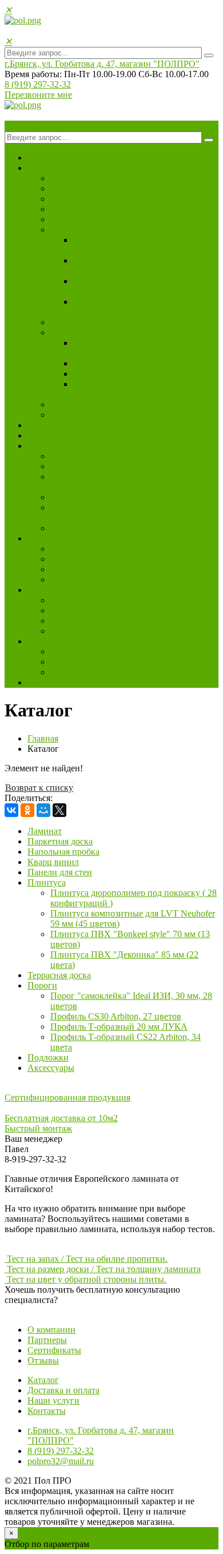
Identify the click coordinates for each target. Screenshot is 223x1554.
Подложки (70, 404)
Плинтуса (69, 229)
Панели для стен (82, 219)
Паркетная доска (83, 188)
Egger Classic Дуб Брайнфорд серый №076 (132, 456)
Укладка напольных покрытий (110, 548)
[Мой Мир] (43, 810)
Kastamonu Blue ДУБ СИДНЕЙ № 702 (124, 497)
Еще (35, 682)
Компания (47, 590)
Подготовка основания (95, 569)
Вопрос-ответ (76, 662)
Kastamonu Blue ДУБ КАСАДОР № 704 (127, 466)
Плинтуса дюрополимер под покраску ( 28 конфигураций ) (131, 245)
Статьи (64, 672)
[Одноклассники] (27, 810)
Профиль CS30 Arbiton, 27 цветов (138, 363)
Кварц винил (76, 209)
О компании (74, 600)
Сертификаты (77, 620)
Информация (52, 641)
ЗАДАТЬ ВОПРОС (42, 1310)
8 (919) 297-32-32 (38, 84)
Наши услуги (53, 1400)
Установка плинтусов (92, 559)
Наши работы (54, 446)
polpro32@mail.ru (60, 1461)
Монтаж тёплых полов (94, 579)
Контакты (46, 435)
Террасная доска (82, 322)
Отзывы (66, 631)
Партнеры (70, 610)
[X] (59, 810)
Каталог (43, 168)
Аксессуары (73, 415)
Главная (42, 157)
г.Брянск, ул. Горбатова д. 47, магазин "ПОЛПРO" (102, 64)
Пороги (65, 332)
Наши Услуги (53, 538)
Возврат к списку (39, 787)
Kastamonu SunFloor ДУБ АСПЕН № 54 (127, 528)
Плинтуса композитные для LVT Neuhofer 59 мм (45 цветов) (137, 266)
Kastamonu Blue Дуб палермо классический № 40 (107, 482)
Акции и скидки (82, 651)
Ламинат (67, 178)
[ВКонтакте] (11, 810)
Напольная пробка (86, 199)
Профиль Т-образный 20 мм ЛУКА (141, 373)
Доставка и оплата (63, 425)
